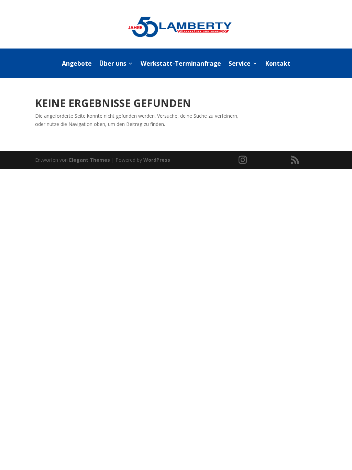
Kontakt (277, 64)
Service (240, 64)
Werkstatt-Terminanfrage (181, 64)
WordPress (156, 160)
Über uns (112, 64)
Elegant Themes (89, 160)
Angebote (77, 64)
